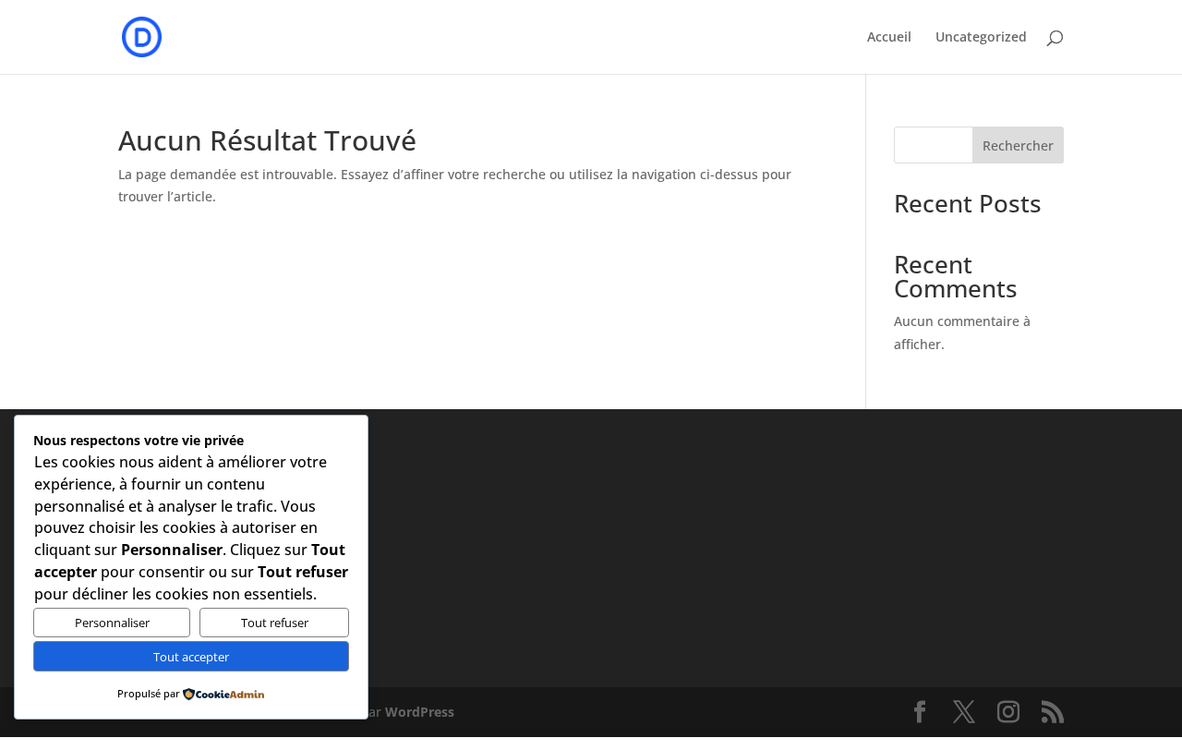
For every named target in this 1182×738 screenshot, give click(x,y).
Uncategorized (981, 37)
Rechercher (1018, 145)
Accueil (889, 37)
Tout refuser (274, 622)
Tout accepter (191, 656)
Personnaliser (112, 622)
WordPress (419, 711)
